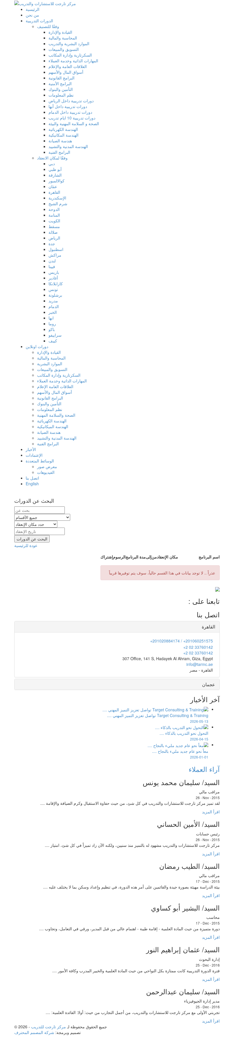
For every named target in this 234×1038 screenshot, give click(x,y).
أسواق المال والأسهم (66, 72)
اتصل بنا (32, 478)
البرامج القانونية (61, 78)
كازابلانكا (56, 283)
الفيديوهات (46, 472)
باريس (54, 272)
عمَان (53, 186)
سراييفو (55, 335)
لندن (52, 261)
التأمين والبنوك (61, 89)
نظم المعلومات (61, 95)
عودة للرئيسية (25, 545)
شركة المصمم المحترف (34, 1032)
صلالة (53, 232)
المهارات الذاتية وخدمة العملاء (73, 60)
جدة (52, 243)
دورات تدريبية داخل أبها (68, 106)
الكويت (54, 220)
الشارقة (55, 175)
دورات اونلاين (37, 346)
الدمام (54, 306)
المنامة (54, 215)
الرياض (54, 238)
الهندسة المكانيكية (63, 135)
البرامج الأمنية (60, 83)
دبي (52, 163)
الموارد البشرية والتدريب (69, 43)
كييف (53, 341)
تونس (53, 289)
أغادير (53, 278)
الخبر (53, 312)
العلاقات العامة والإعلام (68, 66)
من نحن (32, 15)
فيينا (52, 266)
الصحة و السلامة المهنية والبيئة (74, 123)
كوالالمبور (56, 180)
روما (52, 323)
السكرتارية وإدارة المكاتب (70, 55)
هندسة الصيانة (60, 140)
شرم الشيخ (58, 203)
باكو (52, 329)
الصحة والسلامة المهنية (56, 415)
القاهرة (54, 192)
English (32, 483)
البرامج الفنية (59, 152)
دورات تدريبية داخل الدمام (70, 112)
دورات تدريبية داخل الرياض (71, 100)
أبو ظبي (55, 169)
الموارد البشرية (49, 363)
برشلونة (55, 295)
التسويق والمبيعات (64, 49)
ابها (51, 318)
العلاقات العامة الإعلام (55, 386)
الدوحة (54, 209)
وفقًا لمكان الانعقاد (52, 158)
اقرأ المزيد (211, 812)
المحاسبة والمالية (63, 38)
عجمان (208, 684)
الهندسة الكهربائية (63, 129)
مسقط (54, 226)
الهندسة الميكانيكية (52, 426)
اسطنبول (56, 249)
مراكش (55, 255)
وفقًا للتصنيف (48, 26)
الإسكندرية (57, 198)
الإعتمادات (34, 455)
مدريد (53, 301)
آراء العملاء (204, 769)
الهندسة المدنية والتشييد (68, 146)
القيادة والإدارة (60, 32)
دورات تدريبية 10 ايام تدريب (72, 118)
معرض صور (47, 466)
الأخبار (31, 449)
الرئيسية (32, 9)
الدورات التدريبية (39, 20)
